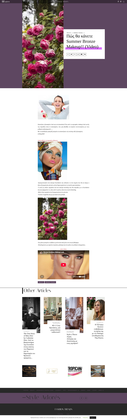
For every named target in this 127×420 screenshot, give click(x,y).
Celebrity (26, 331)
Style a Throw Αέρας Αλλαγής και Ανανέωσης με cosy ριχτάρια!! (72, 338)
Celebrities (100, 322)
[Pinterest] (74, 54)
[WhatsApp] (78, 54)
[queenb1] (29, 371)
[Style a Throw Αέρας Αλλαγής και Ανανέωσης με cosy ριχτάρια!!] (74, 315)
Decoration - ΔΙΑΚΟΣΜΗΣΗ (56, 323)
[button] (123, 1)
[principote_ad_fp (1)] (98, 371)
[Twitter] (71, 54)
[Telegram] (81, 54)
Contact (68, 413)
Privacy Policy (60, 413)
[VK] (84, 54)
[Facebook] (118, 1)
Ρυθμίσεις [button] (85, 417)
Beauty (69, 32)
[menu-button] (3, 1)
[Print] (75, 371)
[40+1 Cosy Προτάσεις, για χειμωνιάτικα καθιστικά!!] (53, 310)
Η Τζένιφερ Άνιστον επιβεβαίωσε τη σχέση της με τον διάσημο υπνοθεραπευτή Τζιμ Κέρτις (97, 331)
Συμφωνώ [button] (93, 417)
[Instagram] (121, 1)
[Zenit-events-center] (52, 371)
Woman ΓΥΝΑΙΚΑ (78, 32)
